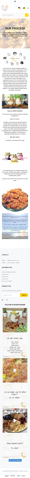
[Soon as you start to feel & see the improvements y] (15, 395)
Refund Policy (5, 276)
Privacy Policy (5, 279)
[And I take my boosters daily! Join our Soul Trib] (15, 446)
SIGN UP (24, 295)
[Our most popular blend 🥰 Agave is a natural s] (15, 320)
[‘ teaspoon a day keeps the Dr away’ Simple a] (15, 345)
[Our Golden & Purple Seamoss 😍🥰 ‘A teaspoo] (15, 370)
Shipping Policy (5, 274)
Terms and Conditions (7, 281)
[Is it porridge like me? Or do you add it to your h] (15, 420)
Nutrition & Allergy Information (9, 272)
